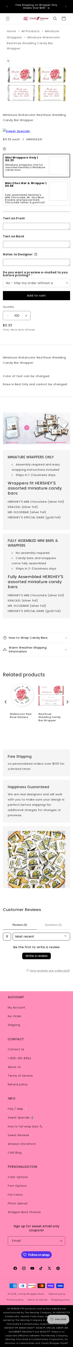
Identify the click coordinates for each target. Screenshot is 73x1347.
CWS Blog (15, 1153)
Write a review (36, 956)
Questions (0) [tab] (53, 924)
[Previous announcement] (7, 6)
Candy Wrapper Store (31, 1293)
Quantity (8, 307)
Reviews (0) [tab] (19, 924)
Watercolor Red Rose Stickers (21, 716)
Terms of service (37, 1299)
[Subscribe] (60, 1240)
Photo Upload (17, 1203)
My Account (16, 1007)
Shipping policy (60, 1299)
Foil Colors (15, 1195)
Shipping (14, 1025)
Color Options (18, 1177)
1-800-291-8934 (19, 1058)
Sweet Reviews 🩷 (20, 1135)
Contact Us (16, 1049)
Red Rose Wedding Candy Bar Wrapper (50, 717)
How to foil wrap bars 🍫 (25, 1126)
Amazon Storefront (22, 1144)
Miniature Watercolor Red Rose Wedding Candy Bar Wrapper (33, 42)
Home (11, 31)
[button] (8, 18)
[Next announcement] (66, 6)
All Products (30, 31)
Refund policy (18, 1084)
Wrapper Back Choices (24, 1212)
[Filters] (7, 936)
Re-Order (14, 1016)
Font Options (17, 1186)
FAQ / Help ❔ (17, 1109)
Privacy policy (15, 1299)
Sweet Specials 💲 (21, 1117)
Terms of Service (20, 1076)
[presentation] (5, 702)
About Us (14, 1067)
